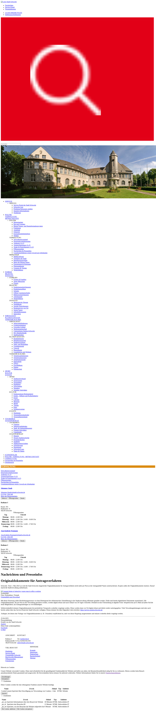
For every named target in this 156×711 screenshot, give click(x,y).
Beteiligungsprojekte (20, 260)
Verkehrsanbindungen (21, 356)
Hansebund (17, 447)
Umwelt (16, 348)
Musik (16, 403)
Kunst (16, 398)
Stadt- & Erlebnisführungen (23, 428)
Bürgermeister (18, 222)
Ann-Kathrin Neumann (9, 531)
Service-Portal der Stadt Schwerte (25, 205)
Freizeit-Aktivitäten (20, 430)
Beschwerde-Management (14, 657)
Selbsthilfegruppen (20, 312)
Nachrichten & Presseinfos (22, 251)
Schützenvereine (19, 409)
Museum (16, 401)
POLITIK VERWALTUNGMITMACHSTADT (12, 216)
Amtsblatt (17, 230)
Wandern (17, 388)
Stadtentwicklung (19, 342)
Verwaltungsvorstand (21, 239)
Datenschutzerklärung (113, 673)
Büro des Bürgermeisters (9, 496)
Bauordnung (18, 350)
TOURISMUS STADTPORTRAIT (12, 420)
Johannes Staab (6, 488)
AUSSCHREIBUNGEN (13, 13)
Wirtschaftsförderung (21, 323)
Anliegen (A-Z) (19, 243)
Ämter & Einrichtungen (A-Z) (24, 247)
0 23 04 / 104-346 (7, 494)
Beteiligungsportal (20, 340)
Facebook (4, 628)
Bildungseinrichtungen (21, 295)
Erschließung (18, 365)
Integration (17, 314)
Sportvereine (18, 381)
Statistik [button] (4, 693)
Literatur (16, 400)
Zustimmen (7, 681)
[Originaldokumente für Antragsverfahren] (21, 591)
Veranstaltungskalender (21, 415)
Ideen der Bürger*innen (22, 262)
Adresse (4, 498)
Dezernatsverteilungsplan (22, 241)
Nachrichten (9, 5)
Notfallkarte (18, 304)
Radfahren (17, 384)
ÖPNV (16, 363)
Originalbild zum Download (10, 597)
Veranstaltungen (10, 9)
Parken (16, 367)
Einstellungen (6, 677)
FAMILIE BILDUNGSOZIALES (9, 274)
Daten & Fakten (19, 451)
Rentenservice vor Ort (21, 308)
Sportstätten (17, 382)
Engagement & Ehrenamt (22, 264)
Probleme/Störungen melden (23, 209)
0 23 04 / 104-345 (7, 537)
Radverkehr (17, 361)
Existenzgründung (20, 325)
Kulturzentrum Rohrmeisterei (23, 394)
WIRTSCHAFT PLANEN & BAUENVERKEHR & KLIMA (13, 317)
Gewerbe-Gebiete (19, 327)
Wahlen (16, 236)
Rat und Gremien (19, 224)
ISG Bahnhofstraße (20, 333)
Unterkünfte (18, 432)
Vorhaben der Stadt (20, 258)
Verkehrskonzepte (20, 360)
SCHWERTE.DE (11, 455)
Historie (16, 436)
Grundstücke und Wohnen (22, 352)
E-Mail (3, 630)
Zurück (3, 624)
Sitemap (32, 658)
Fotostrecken (9, 661)
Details (22, 498)
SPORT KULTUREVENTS (8, 373)
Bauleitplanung (19, 339)
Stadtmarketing (19, 335)
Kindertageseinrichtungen (22, 287)
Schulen (16, 291)
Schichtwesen (18, 445)
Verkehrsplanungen (20, 358)
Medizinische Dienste (21, 302)
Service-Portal (10, 7)
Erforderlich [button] (5, 679)
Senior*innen (18, 310)
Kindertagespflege (20, 289)
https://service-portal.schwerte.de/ (91, 610)
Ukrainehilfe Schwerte (12, 655)
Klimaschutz (18, 369)
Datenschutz (34, 654)
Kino (15, 407)
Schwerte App (18, 207)
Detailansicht (9, 462)
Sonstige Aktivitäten (20, 390)
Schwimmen (18, 386)
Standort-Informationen (21, 211)
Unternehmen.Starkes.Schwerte (24, 331)
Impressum (33, 652)
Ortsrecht (17, 232)
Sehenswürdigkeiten (20, 426)
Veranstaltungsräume (20, 417)
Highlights (17, 413)
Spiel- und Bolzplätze (21, 344)
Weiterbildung (18, 270)
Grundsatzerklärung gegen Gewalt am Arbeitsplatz (30, 253)
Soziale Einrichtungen (21, 306)
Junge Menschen (19, 281)
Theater (16, 405)
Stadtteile (17, 442)
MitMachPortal (19, 257)
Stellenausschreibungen (13, 15)
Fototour (16, 424)
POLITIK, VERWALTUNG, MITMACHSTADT (22, 457)
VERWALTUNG (11, 458)
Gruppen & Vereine (20, 268)
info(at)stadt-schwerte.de (25, 643)
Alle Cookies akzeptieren (24, 709)
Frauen (16, 283)
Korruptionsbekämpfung (22, 234)
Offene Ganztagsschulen (22, 293)
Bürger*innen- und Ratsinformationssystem (28, 226)
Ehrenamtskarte (19, 266)
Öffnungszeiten (19, 249)
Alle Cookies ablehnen (8, 709)
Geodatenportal (19, 346)
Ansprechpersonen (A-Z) (22, 245)
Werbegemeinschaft (20, 329)
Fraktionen (17, 228)
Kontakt (32, 650)
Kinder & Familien (20, 279)
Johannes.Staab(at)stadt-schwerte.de (13, 492)
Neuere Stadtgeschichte (21, 438)
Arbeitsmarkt (18, 297)
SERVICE (8, 201)
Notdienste (17, 213)
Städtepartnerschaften (21, 443)
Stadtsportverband (20, 379)
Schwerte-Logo (19, 449)
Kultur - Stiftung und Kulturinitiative (26, 396)
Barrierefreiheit (35, 656)
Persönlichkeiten (19, 440)
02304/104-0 (24, 639)
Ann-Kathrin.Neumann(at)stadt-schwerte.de (15, 535)
